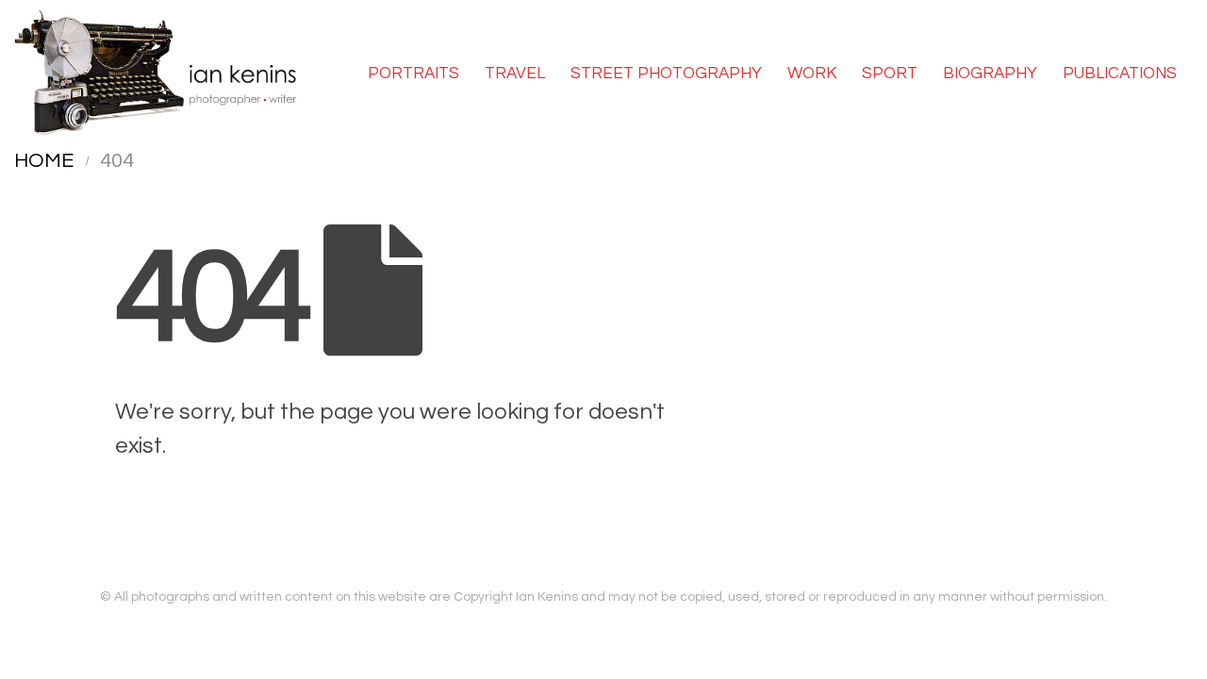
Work (811, 73)
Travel (515, 73)
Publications (1120, 73)
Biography (990, 73)
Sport (890, 73)
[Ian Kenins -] (155, 72)
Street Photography (666, 73)
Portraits (413, 73)
